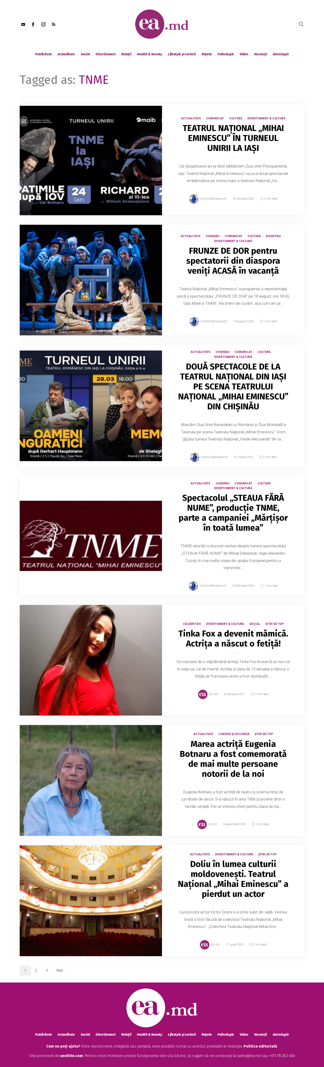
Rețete (207, 54)
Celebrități (192, 624)
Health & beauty (149, 54)
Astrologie (281, 54)
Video (244, 54)
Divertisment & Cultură (266, 118)
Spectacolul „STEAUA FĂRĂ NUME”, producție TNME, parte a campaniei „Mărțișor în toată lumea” (233, 513)
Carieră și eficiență (234, 734)
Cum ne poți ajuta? (63, 1046)
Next (59, 970)
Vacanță (260, 54)
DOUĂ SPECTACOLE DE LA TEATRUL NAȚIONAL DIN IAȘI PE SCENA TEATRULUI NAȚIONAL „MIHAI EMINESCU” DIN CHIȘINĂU (233, 386)
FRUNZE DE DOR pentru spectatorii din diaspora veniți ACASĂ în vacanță (233, 261)
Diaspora (273, 236)
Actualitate (66, 54)
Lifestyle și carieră (182, 54)
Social (85, 54)
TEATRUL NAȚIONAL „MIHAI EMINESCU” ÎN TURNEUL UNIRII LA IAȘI (233, 138)
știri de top (274, 624)
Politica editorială (260, 1046)
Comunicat (215, 118)
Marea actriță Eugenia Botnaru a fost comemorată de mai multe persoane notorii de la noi (233, 759)
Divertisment (106, 54)
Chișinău (212, 236)
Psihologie (226, 54)
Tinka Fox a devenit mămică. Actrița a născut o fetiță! (233, 638)
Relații (126, 54)
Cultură (235, 118)
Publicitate (43, 54)
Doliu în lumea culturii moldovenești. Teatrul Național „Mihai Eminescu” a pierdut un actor (233, 879)
